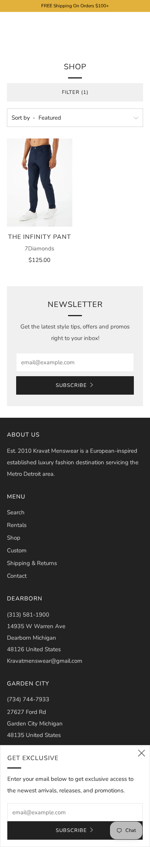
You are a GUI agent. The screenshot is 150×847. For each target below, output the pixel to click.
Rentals (17, 525)
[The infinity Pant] (39, 182)
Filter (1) (75, 92)
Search (16, 512)
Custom (17, 550)
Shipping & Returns (32, 563)
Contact (17, 576)
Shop (13, 538)
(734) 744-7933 (28, 699)
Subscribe (71, 385)
